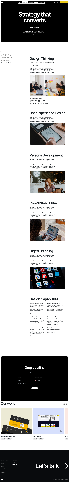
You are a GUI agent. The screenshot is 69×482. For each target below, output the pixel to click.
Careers (2, 466)
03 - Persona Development (6, 57)
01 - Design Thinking (5, 54)
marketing (42, 2)
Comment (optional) (22, 383)
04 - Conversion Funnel (6, 59)
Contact (2, 464)
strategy (25, 2)
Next (66, 404)
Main (20, 2)
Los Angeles (3, 472)
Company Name (38, 377)
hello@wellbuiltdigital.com (17, 462)
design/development (33, 2)
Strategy (7, 438)
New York (2, 470)
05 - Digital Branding (5, 60)
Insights (2, 463)
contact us (63, 2)
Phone (38, 380)
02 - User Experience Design (7, 55)
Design (33, 438)
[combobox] (36, 380)
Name (19, 377)
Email (19, 380)
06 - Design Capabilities (6, 62)
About (2, 462)
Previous (64, 404)
